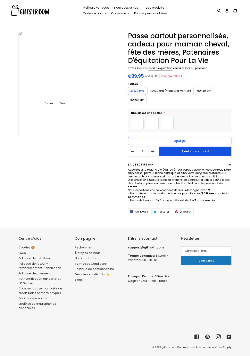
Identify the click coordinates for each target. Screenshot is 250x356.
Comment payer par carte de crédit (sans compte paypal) (40, 290)
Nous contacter (86, 258)
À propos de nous (87, 253)
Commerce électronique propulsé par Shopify (204, 347)
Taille (133, 84)
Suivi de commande (33, 298)
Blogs (79, 280)
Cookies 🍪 (27, 247)
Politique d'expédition (34, 258)
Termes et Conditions (91, 264)
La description (141, 164)
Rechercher (83, 247)
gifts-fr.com (169, 347)
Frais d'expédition (160, 68)
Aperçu (179, 141)
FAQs (22, 253)
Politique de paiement (35, 273)
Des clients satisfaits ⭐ (92, 274)
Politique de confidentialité (94, 269)
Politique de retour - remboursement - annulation (40, 266)
